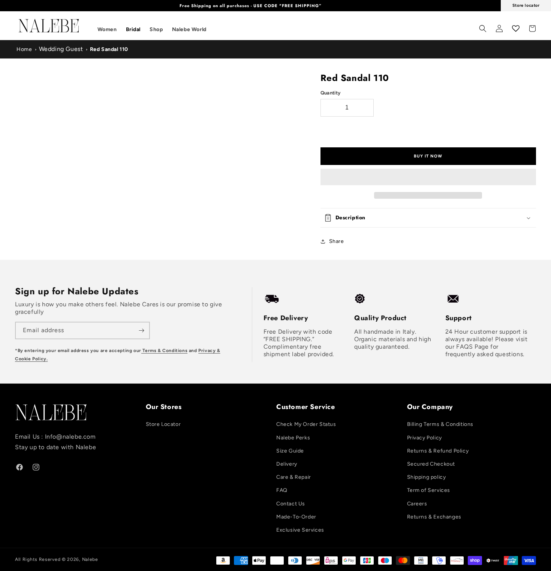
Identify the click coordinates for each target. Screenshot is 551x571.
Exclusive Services (300, 530)
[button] (428, 177)
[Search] (483, 28)
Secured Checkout (431, 464)
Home (24, 49)
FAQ (281, 490)
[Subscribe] (141, 330)
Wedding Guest (61, 48)
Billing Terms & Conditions (440, 424)
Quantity (330, 93)
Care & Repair (293, 477)
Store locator (526, 5)
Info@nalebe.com (70, 436)
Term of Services (429, 490)
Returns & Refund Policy (438, 451)
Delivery (286, 464)
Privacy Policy (424, 438)
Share (336, 241)
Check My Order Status (306, 424)
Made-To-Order (296, 517)
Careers (417, 504)
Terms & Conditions (164, 350)
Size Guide (290, 451)
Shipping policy (426, 477)
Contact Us (290, 504)
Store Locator (163, 424)
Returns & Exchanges (434, 517)
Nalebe (90, 559)
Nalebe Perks (293, 438)
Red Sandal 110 (109, 49)
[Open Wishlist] (516, 28)
